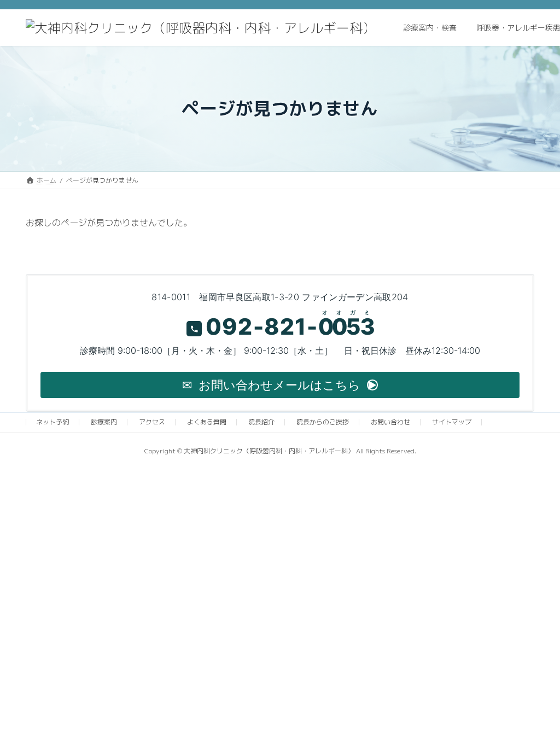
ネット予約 (52, 422)
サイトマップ (451, 422)
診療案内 (104, 422)
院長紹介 (261, 422)
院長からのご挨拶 (322, 422)
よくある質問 (206, 422)
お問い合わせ (390, 422)
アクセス (152, 422)
